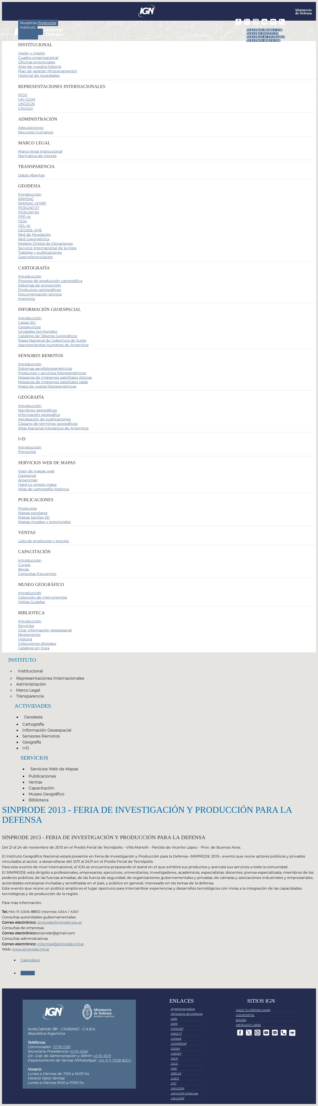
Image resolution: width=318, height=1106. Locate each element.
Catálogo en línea (33, 648)
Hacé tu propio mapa (37, 484)
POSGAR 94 (28, 212)
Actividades (30, 32)
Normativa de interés (37, 156)
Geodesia (33, 717)
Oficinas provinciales (36, 62)
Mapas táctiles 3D (34, 517)
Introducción (29, 194)
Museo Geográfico (46, 794)
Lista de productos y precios (43, 541)
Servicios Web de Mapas (54, 769)
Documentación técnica (40, 294)
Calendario (30, 960)
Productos (27, 508)
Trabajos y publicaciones (40, 252)
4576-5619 (102, 1056)
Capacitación (41, 788)
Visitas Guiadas (31, 602)
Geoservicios (29, 327)
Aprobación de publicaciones (44, 419)
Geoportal (27, 475)
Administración (31, 684)
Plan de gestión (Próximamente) (47, 71)
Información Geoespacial (46, 730)
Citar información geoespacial (45, 630)
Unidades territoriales (37, 331)
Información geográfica (39, 414)
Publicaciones (42, 776)
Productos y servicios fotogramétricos (52, 373)
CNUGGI (25, 108)
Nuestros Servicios (263, 40)
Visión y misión (31, 53)
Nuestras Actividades (265, 37)
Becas (23, 569)
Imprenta (26, 298)
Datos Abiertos (31, 175)
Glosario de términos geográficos (48, 423)
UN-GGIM (26, 99)
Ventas (35, 782)
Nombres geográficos (37, 410)
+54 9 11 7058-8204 (114, 1060)
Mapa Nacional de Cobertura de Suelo (52, 340)
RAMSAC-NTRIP (32, 203)
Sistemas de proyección (39, 285)
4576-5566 (79, 1051)
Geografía (31, 742)
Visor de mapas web (36, 471)
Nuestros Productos (264, 30)
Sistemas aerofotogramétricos (45, 368)
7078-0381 (61, 1047)
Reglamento (29, 634)
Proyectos (27, 452)
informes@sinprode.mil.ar (60, 944)
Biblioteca (38, 800)
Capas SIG (27, 322)
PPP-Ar (24, 216)
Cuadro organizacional (38, 57)
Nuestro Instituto (262, 33)
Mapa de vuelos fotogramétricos (47, 386)
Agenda (28, 973)
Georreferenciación (35, 257)
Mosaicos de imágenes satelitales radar (53, 382)
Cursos (24, 565)
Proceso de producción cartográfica (50, 281)
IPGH (22, 95)
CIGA (22, 221)
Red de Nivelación (34, 234)
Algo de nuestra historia (39, 66)
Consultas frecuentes (37, 574)
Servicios (28, 36)
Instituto (28, 27)
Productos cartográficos (39, 289)
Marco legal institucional (40, 151)
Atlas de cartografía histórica (43, 489)
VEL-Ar (24, 225)
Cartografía (33, 724)
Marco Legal (28, 690)
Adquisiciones (30, 127)
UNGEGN (26, 104)
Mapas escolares (32, 513)
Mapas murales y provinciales (44, 522)
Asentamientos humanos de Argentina (53, 345)
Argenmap (28, 480)
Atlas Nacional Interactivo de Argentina (53, 428)
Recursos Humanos (35, 132)
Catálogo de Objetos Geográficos (47, 336)
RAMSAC (26, 199)
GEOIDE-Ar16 (30, 230)
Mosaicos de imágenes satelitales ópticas (55, 377)
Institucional (30, 671)
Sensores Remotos (41, 736)
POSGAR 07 (28, 207)
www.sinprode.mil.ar (30, 949)
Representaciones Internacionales (50, 678)
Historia (25, 639)
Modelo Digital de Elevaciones (45, 243)
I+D (25, 748)
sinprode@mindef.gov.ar (59, 922)
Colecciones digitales (37, 643)
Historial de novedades (39, 75)
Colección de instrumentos (42, 597)
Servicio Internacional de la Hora (47, 248)
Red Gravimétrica (33, 239)
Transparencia (30, 696)
